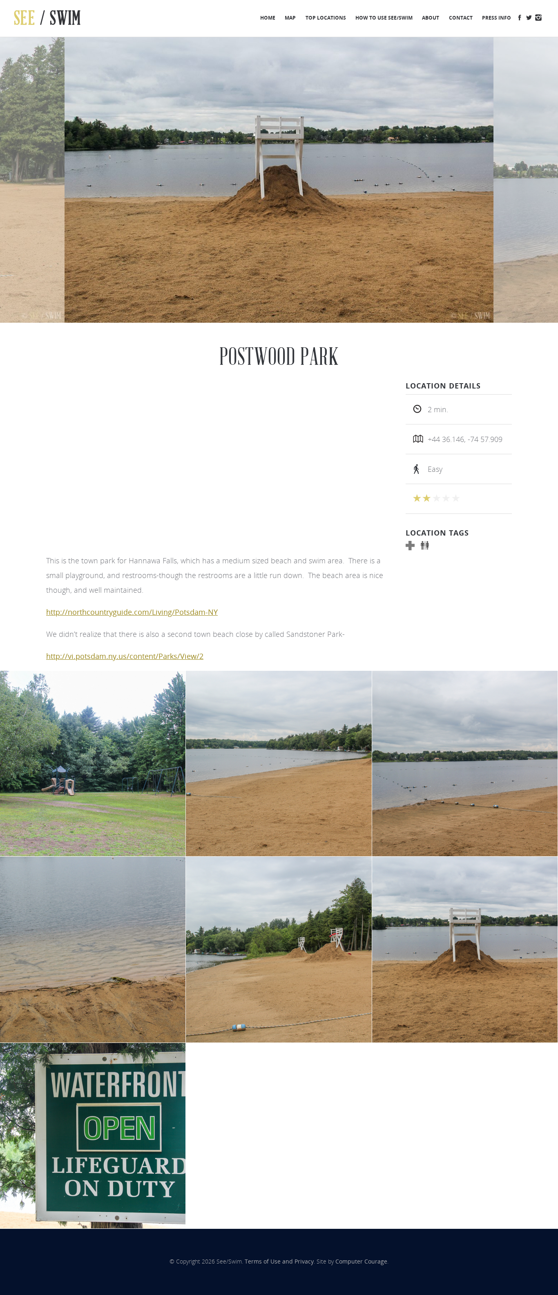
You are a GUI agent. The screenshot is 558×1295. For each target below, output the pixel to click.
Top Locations (326, 17)
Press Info (496, 17)
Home (267, 17)
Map (290, 17)
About (430, 17)
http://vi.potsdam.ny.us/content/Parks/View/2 (124, 656)
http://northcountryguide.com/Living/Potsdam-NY (132, 612)
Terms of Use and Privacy (279, 1261)
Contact (461, 17)
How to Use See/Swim (384, 17)
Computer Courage (361, 1261)
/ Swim (47, 18)
